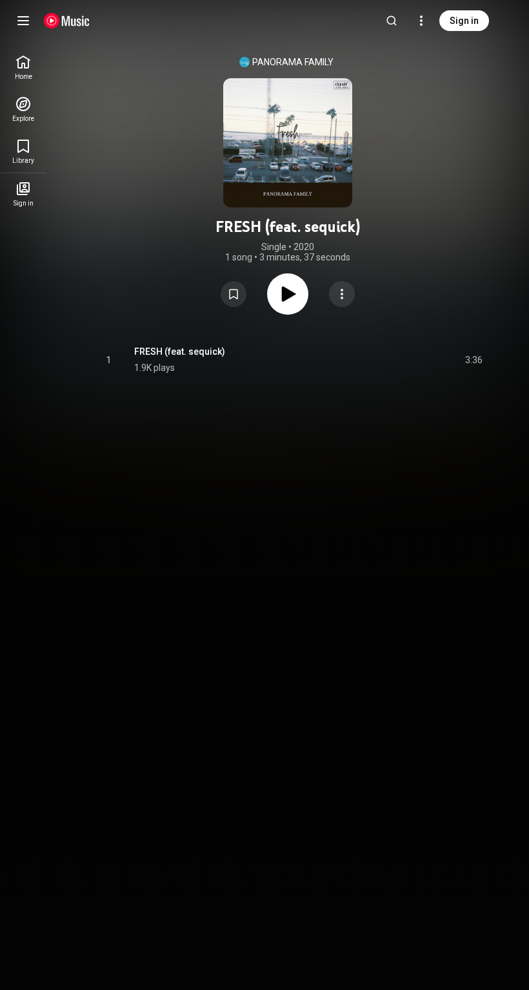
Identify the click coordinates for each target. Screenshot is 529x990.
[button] (233, 294)
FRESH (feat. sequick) (179, 351)
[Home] (67, 20)
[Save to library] (233, 294)
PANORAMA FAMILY (293, 62)
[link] (23, 68)
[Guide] (23, 20)
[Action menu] (342, 294)
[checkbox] (473, 360)
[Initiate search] (391, 20)
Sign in (464, 21)
